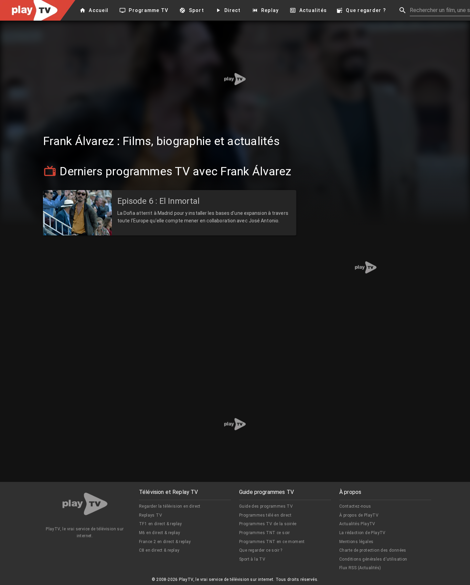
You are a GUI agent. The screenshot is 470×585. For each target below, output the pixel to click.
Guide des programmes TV (266, 506)
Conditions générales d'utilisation (373, 559)
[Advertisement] (235, 79)
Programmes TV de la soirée (267, 523)
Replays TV (150, 515)
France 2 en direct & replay (165, 541)
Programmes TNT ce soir (264, 532)
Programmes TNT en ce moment (272, 541)
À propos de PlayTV (358, 515)
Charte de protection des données (372, 550)
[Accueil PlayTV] (85, 505)
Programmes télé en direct (265, 515)
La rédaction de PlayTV (362, 532)
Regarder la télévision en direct (170, 506)
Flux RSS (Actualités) (360, 567)
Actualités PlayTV (357, 523)
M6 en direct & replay (159, 532)
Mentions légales (356, 541)
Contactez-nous (355, 506)
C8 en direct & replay (159, 550)
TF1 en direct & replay (160, 523)
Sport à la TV (252, 559)
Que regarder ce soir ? (260, 550)
